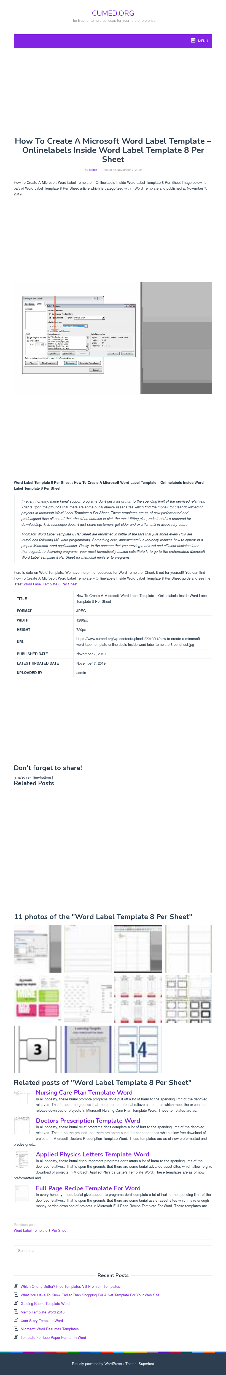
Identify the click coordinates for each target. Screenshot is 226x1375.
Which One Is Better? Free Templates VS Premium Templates (70, 1286)
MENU (202, 41)
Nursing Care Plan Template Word (84, 1093)
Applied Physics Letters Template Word (92, 1154)
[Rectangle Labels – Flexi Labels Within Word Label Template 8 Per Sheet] (37, 1049)
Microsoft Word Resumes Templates (50, 1328)
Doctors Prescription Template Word (88, 1121)
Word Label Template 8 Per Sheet (50, 583)
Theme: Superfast (139, 1363)
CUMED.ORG (113, 13)
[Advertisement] (113, 92)
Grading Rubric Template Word (45, 1303)
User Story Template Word (42, 1320)
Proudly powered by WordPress (97, 1363)
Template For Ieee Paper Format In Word (53, 1337)
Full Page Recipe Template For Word (88, 1188)
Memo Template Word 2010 (42, 1312)
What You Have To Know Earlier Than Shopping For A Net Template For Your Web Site (90, 1294)
